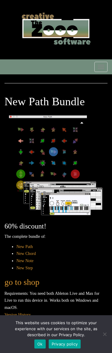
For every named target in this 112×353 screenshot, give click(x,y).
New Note (24, 261)
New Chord (26, 253)
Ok (40, 344)
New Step (24, 268)
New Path (24, 246)
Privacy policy (65, 344)
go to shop (21, 282)
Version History (17, 315)
